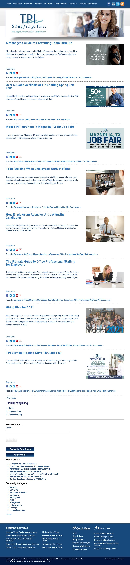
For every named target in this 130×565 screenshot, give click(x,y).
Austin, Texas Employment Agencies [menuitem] (20, 535)
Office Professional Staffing (71, 254)
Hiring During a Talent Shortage (23, 464)
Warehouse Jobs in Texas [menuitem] (52, 535)
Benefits (13, 487)
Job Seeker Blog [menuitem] (15, 415)
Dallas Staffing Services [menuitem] (103, 537)
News (16, 391)
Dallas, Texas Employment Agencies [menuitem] (20, 547)
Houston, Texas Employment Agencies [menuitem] (21, 532)
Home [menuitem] (11, 408)
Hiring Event (50, 119)
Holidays (13, 508)
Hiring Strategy (30, 300)
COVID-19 (14, 490)
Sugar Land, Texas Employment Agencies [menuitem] (22, 544)
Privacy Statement (111, 559)
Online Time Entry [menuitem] (80, 549)
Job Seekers (19, 119)
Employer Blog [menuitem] (15, 411)
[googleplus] (20, 73)
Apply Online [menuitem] (78, 539)
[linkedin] (11, 73)
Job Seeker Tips (63, 391)
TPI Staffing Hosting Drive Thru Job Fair (34, 353)
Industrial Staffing (75, 161)
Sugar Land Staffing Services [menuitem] (105, 549)
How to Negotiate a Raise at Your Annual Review (30, 466)
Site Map (121, 559)
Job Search (51, 391)
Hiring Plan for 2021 (20, 307)
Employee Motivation (23, 77)
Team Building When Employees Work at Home (38, 169)
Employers (36, 77)
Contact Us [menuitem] (79, 559)
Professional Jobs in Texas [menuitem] (50, 540)
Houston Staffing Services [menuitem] (104, 540)
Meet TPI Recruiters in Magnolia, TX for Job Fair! (40, 127)
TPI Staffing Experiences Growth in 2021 (26, 471)
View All (9, 514)
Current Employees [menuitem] (37, 559)
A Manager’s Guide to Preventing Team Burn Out (39, 43)
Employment (30, 161)
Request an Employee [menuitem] (81, 543)
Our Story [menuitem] (57, 559)
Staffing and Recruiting (51, 77)
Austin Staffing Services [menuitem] (103, 533)
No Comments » (85, 77)
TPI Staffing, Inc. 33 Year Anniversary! (25, 476)
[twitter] (14, 73)
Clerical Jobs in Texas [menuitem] (50, 532)
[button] (20, 73)
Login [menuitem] (75, 533)
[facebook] (7, 73)
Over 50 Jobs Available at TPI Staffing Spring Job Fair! (40, 86)
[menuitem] (9, 4)
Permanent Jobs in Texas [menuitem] (52, 547)
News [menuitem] (73, 559)
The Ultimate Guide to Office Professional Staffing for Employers (40, 263)
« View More (11, 398)
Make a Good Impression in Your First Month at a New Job (34, 474)
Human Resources (70, 77)
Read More (10, 69)
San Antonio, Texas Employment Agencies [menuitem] (19, 540)
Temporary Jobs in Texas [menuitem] (52, 544)
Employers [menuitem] (48, 559)
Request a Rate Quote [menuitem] (81, 546)
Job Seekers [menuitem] (25, 559)
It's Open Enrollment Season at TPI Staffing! (28, 479)
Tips (44, 207)
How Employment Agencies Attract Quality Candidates (35, 216)
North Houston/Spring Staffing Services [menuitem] (106, 544)
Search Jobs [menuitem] (78, 536)
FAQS (12, 500)
